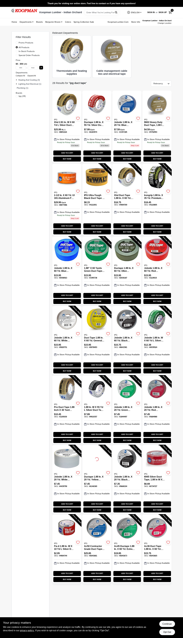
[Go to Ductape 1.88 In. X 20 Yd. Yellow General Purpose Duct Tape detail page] (97, 458)
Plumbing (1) (22, 88)
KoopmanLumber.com (118, 22)
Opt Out (167, 632)
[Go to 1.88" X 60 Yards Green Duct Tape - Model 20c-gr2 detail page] (96, 250)
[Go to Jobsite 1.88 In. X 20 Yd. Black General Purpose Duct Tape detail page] (127, 458)
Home (14, 22)
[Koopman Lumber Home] (24, 10)
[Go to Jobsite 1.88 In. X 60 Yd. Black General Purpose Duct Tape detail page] (127, 319)
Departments (26, 22)
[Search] (116, 12)
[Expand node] (16, 79)
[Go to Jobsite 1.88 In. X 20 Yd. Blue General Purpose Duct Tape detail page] (127, 104)
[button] (134, 12)
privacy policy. (27, 630)
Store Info (135, 22)
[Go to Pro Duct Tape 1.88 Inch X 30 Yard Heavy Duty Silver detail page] (67, 389)
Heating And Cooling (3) (29, 80)
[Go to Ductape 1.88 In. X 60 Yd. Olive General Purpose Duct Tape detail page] (127, 250)
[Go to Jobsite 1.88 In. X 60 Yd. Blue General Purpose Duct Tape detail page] (66, 250)
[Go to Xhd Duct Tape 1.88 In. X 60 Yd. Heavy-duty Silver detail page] (127, 177)
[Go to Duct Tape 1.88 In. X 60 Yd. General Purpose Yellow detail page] (97, 319)
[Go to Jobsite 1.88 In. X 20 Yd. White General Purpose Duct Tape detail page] (67, 458)
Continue (167, 624)
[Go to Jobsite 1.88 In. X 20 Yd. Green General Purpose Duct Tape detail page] (127, 389)
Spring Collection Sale (83, 22)
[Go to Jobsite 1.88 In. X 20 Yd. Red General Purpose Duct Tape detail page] (157, 389)
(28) (22, 96)
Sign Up (163, 12)
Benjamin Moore (53, 22)
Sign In (151, 12)
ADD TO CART (67, 153)
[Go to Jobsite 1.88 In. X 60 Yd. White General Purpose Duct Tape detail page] (67, 319)
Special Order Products (29, 55)
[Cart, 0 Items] (170, 12)
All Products (24, 47)
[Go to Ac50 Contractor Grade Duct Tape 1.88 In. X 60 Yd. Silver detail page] (97, 528)
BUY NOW (67, 159)
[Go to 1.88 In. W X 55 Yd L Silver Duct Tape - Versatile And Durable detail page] (97, 389)
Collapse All (20, 76)
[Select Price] (41, 67)
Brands (39, 22)
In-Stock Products (27, 51)
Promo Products (26, 42)
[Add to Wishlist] (77, 118)
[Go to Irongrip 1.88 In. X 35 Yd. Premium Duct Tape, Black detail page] (156, 177)
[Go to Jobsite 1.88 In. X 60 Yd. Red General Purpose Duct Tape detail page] (157, 250)
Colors (68, 22)
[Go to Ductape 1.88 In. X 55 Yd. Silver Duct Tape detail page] (97, 104)
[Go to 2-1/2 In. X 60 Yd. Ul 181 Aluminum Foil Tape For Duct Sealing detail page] (67, 177)
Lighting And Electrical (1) (29, 84)
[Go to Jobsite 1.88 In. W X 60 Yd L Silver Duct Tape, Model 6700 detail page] (157, 319)
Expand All (32, 76)
